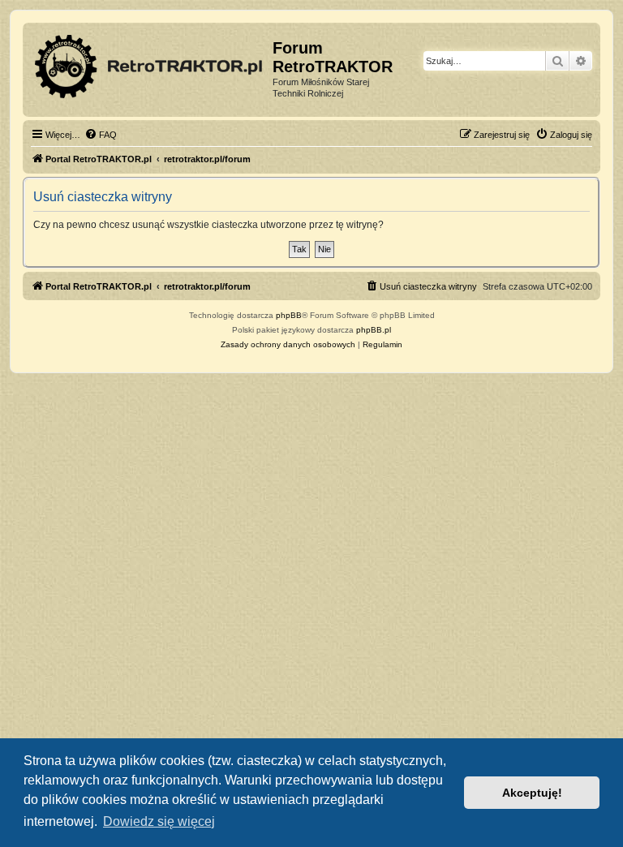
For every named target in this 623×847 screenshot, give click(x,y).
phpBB (289, 315)
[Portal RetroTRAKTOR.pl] (150, 63)
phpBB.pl (373, 329)
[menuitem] (100, 134)
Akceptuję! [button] (532, 792)
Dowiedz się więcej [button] (159, 821)
